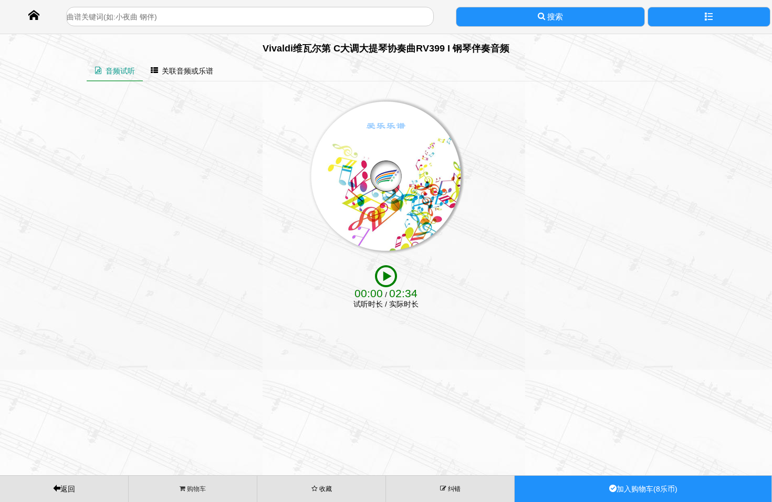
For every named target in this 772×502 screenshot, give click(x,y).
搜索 (554, 16)
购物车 (195, 488)
